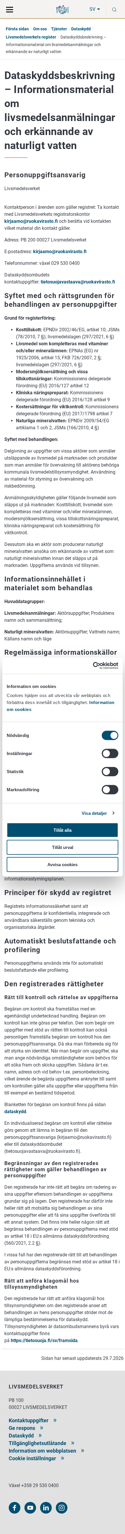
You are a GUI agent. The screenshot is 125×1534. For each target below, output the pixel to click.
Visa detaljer (94, 812)
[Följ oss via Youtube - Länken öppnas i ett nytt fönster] (30, 1508)
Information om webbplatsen (42, 1451)
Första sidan (17, 29)
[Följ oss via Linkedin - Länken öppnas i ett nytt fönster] (46, 1508)
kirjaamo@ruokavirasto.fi (31, 221)
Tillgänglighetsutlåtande (37, 1443)
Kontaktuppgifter (29, 1420)
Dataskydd (81, 29)
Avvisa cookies (62, 864)
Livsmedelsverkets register (31, 37)
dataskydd (15, 1111)
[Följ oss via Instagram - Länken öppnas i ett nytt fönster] (61, 1508)
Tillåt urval (62, 847)
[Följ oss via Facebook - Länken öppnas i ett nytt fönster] (14, 1508)
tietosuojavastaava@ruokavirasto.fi (78, 282)
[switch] (110, 753)
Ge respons (22, 1428)
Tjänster (59, 29)
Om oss (40, 29)
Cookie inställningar (32, 1458)
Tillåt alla (62, 830)
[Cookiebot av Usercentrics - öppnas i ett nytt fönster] (92, 666)
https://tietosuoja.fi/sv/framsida (44, 1340)
